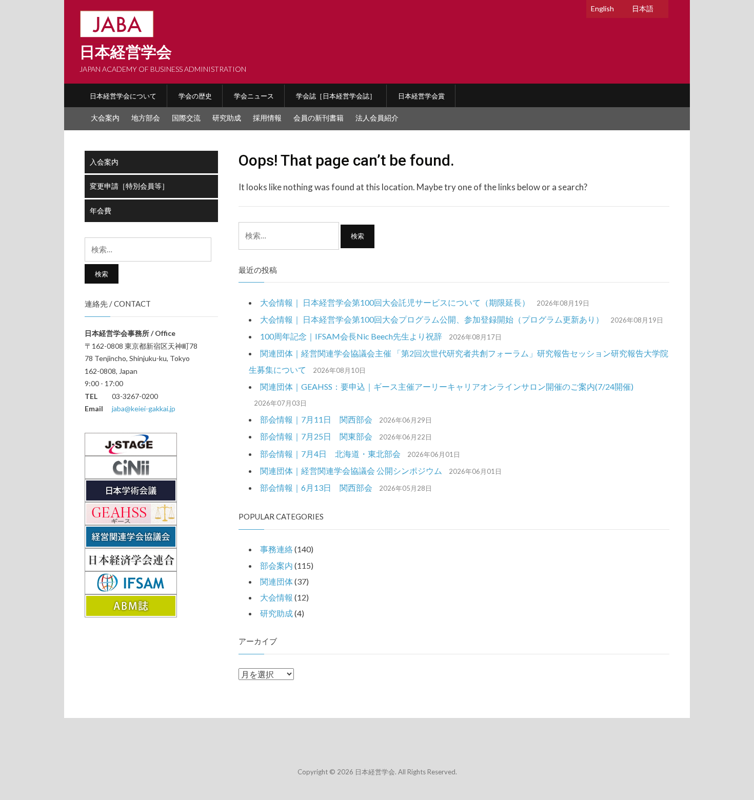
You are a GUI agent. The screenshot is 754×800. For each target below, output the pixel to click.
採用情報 (267, 117)
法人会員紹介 (377, 117)
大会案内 (105, 117)
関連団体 (276, 581)
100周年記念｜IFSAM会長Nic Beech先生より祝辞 (351, 336)
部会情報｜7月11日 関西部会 (316, 419)
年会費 (100, 210)
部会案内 (276, 565)
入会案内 (104, 161)
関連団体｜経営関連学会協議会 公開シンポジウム (351, 470)
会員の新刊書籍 (318, 117)
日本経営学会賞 (421, 96)
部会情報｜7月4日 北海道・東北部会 (330, 453)
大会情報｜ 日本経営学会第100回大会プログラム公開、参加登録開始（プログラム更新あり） (432, 319)
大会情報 (276, 597)
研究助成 (226, 117)
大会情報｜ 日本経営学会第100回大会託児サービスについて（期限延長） (395, 302)
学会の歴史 (195, 96)
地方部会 (145, 117)
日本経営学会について (123, 96)
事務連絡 (276, 549)
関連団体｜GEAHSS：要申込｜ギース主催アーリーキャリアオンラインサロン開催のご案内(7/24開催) (446, 386)
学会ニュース (254, 96)
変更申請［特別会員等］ (129, 186)
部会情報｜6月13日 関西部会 (316, 487)
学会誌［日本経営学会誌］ (336, 96)
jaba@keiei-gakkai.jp (143, 408)
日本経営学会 (126, 52)
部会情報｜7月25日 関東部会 (316, 436)
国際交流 (186, 117)
